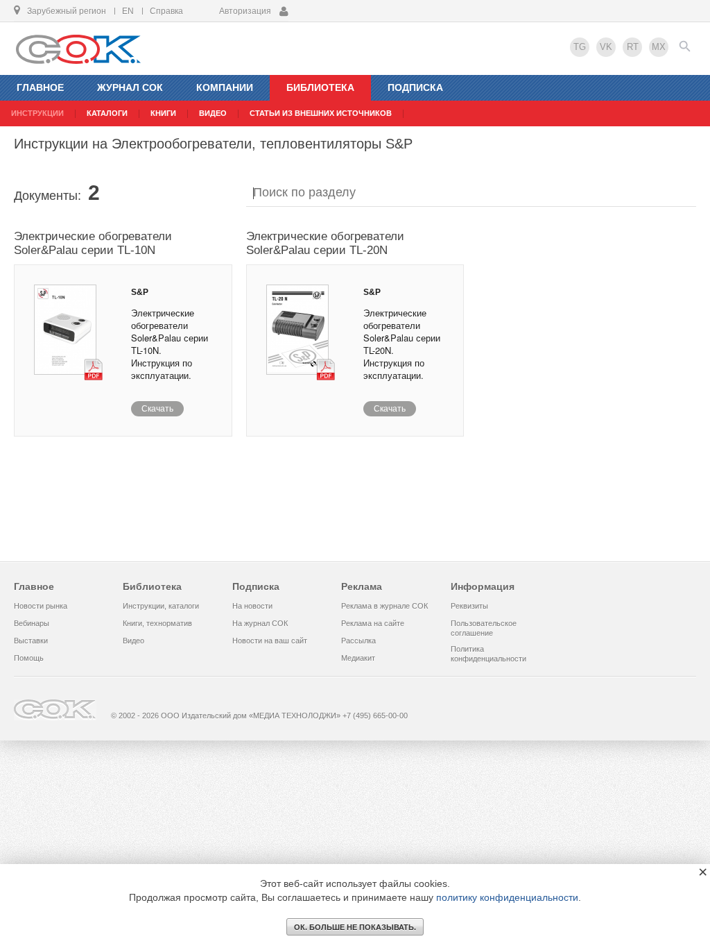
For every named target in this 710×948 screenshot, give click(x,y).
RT (633, 47)
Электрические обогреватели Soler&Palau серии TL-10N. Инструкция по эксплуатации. (169, 344)
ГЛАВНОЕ (40, 87)
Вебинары (31, 623)
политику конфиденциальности (507, 897)
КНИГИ (163, 113)
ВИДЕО (213, 113)
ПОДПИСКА (415, 87)
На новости (252, 606)
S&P (139, 292)
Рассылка (358, 640)
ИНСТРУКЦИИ (37, 113)
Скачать (157, 409)
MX (659, 47)
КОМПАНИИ (224, 87)
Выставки (31, 640)
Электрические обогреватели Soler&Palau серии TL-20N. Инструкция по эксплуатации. (401, 344)
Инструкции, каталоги (161, 606)
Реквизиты (469, 606)
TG (579, 47)
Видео (133, 640)
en (128, 11)
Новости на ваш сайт (269, 640)
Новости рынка (40, 606)
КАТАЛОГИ (107, 113)
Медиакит (358, 658)
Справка (166, 11)
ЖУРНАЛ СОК (130, 87)
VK (606, 47)
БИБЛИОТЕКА (320, 87)
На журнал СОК (260, 623)
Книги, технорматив (157, 623)
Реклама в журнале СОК (384, 606)
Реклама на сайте (372, 623)
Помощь (29, 658)
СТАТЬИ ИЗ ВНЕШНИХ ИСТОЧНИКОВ (321, 113)
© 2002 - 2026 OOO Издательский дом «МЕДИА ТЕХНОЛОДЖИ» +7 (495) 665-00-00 (259, 715)
